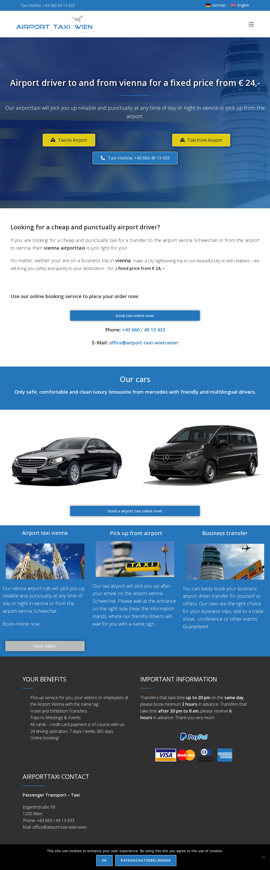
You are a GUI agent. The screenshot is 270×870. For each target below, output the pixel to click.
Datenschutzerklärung (146, 860)
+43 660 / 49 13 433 (143, 330)
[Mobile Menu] (251, 24)
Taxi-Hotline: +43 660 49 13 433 (47, 5)
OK (104, 860)
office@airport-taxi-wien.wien (143, 342)
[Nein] (263, 857)
